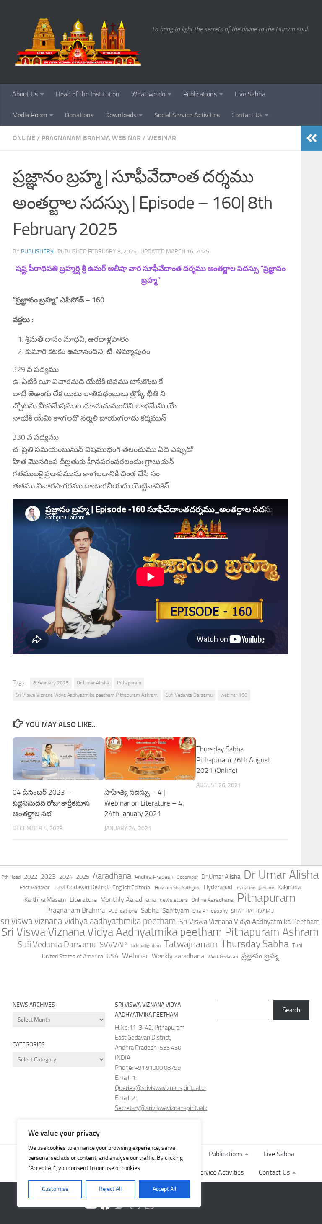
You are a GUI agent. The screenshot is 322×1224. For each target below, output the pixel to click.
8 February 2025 (51, 683)
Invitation (245, 888)
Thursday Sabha (255, 944)
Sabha (150, 910)
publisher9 (37, 251)
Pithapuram (129, 683)
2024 (66, 877)
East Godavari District (81, 887)
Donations (79, 115)
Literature (83, 900)
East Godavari (35, 887)
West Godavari (223, 957)
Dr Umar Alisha (93, 683)
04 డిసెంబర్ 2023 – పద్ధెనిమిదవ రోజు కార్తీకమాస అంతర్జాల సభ (51, 803)
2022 (30, 877)
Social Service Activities (187, 115)
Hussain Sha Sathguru (177, 887)
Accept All (164, 1189)
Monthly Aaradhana (128, 900)
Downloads (120, 115)
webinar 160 (234, 695)
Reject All (110, 1189)
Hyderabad (218, 887)
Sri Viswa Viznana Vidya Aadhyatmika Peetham (249, 921)
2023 (48, 877)
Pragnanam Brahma (75, 910)
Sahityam (175, 910)
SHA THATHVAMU (252, 911)
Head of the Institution (87, 94)
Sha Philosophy (210, 910)
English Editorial (131, 887)
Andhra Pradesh (154, 877)
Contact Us (246, 115)
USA (112, 956)
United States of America (72, 956)
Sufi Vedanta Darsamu (189, 695)
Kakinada (289, 887)
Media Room (29, 115)
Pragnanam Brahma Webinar (91, 138)
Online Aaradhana (212, 900)
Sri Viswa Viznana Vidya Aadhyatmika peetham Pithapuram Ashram (87, 695)
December (187, 877)
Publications (200, 94)
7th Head (11, 877)
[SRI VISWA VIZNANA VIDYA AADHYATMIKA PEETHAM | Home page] (78, 42)
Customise (55, 1189)
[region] (109, 1163)
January (266, 888)
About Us (25, 94)
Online (24, 138)
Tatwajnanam (191, 944)
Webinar (161, 138)
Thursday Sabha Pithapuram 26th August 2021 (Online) (233, 760)
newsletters (174, 900)
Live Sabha (250, 94)
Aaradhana (112, 876)
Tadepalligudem (145, 945)
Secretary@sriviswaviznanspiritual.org (164, 1108)
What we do (148, 94)
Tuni (297, 945)
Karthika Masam (45, 900)
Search (291, 1010)
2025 (82, 877)
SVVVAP (113, 944)
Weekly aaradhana (178, 956)
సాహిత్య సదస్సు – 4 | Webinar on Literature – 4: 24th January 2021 (144, 803)
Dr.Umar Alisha (220, 877)
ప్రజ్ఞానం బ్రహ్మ (260, 956)
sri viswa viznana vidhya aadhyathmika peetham (88, 921)
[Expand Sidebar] (311, 138)
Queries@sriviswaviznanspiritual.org (162, 1088)
